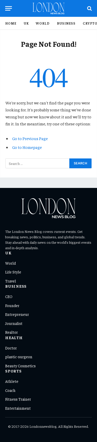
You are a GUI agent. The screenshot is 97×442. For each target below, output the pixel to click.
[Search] (89, 8)
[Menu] (8, 8)
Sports (13, 370)
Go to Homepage (27, 147)
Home (11, 23)
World (43, 23)
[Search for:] (37, 163)
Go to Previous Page (30, 138)
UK (26, 23)
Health (14, 337)
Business (66, 23)
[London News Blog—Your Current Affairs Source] (48, 8)
